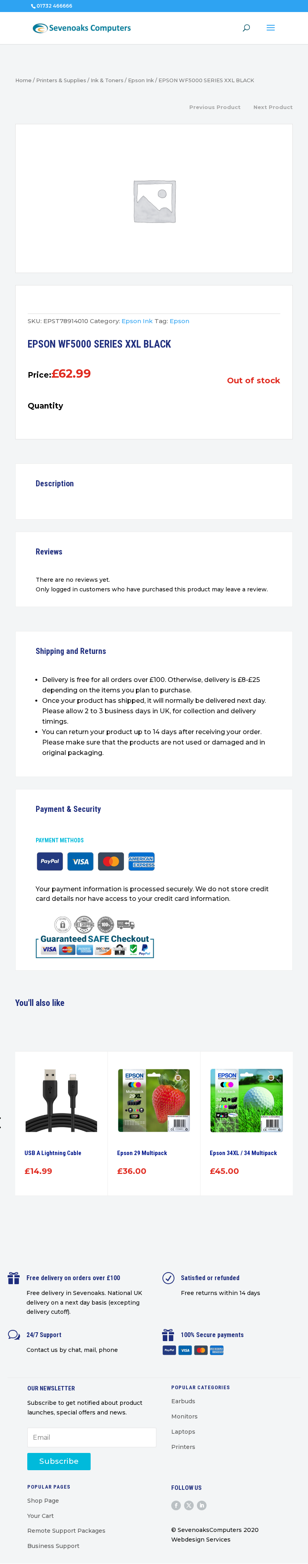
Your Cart (40, 1515)
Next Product (273, 107)
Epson (179, 321)
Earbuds (183, 1401)
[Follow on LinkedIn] (202, 1505)
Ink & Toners (107, 80)
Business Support (53, 1546)
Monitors (184, 1416)
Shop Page (43, 1500)
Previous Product (215, 107)
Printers (183, 1447)
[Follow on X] (189, 1505)
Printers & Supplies (61, 80)
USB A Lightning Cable (52, 1153)
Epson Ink (141, 80)
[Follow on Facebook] (176, 1505)
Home (23, 80)
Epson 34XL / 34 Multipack (243, 1153)
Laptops (183, 1431)
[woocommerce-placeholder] (154, 200)
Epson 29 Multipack (142, 1153)
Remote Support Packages (66, 1530)
